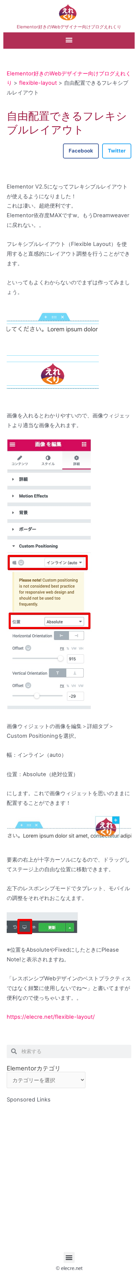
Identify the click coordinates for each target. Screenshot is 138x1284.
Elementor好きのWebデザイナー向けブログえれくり (69, 26)
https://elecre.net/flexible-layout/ (51, 1016)
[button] (69, 39)
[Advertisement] (69, 1173)
